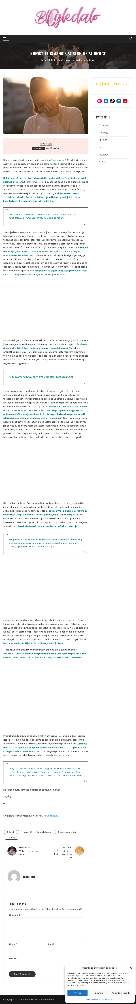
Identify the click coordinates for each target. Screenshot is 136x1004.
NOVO (42, 144)
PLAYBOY (103, 154)
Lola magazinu (50, 815)
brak (11, 832)
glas (26, 832)
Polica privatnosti (106, 999)
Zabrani (99, 992)
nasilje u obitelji (68, 832)
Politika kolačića (91, 999)
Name (13, 944)
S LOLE (49, 144)
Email (52, 944)
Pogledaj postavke (121, 992)
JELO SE (103, 140)
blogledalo (54, 148)
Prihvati (77, 992)
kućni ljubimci (44, 832)
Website (13, 958)
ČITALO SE (104, 125)
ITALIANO (104, 132)
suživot (12, 837)
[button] (130, 968)
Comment (15, 915)
